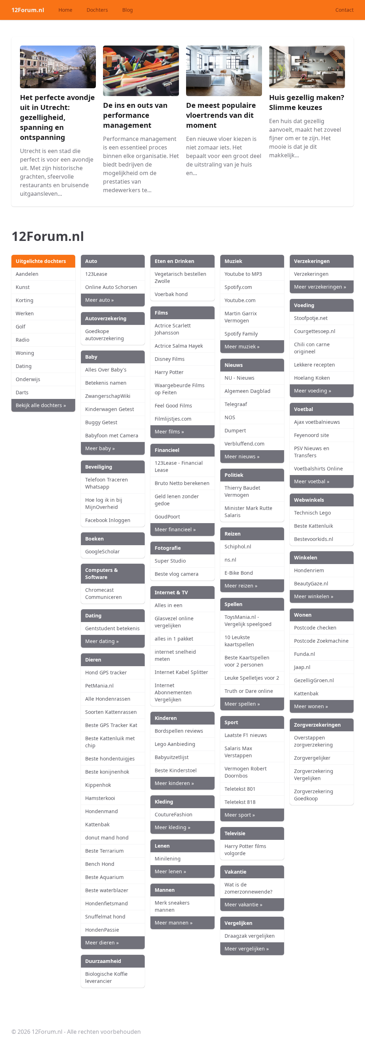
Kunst (23, 287)
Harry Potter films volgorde (245, 850)
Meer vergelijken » (247, 948)
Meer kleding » (172, 827)
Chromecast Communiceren (103, 593)
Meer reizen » (241, 585)
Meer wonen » (311, 706)
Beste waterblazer (106, 890)
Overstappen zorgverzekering (313, 741)
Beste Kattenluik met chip (110, 742)
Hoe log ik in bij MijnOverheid (103, 503)
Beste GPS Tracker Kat (111, 725)
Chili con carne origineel (312, 348)
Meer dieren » (102, 942)
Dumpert (235, 430)
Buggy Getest (101, 422)
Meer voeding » (312, 390)
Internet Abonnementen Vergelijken (173, 692)
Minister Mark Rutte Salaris (248, 511)
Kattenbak (97, 824)
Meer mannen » (173, 922)
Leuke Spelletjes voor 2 (252, 677)
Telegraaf (236, 404)
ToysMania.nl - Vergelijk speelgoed (248, 620)
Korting (25, 300)
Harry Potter (169, 372)
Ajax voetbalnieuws (317, 421)
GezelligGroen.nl (314, 680)
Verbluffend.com (244, 443)
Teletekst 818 (240, 802)
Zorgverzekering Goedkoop (313, 795)
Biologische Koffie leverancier (106, 977)
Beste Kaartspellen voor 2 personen (247, 661)
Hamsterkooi (100, 798)
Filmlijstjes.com (173, 418)
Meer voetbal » (311, 481)
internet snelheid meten (175, 655)
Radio (22, 339)
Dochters (97, 9)
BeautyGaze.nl (311, 583)
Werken (25, 313)
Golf (20, 326)
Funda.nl (304, 654)
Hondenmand (101, 811)
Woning (25, 352)
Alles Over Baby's (106, 369)
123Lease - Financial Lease (179, 466)
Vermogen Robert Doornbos (246, 772)
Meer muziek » (242, 346)
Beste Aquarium (104, 877)
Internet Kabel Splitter (181, 672)
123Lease (96, 273)
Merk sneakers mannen (172, 906)
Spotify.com (238, 287)
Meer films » (169, 431)
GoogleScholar (102, 551)
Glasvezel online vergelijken (174, 622)
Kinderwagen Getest (109, 409)
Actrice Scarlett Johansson (173, 329)
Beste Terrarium (104, 850)
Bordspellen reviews (179, 730)
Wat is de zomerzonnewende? (248, 888)
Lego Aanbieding (175, 744)
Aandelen (27, 273)
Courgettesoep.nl (314, 331)
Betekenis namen (106, 382)
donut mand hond (107, 837)
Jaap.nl (302, 667)
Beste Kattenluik (313, 525)
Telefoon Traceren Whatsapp (106, 483)
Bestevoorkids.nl (313, 539)
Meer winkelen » (313, 596)
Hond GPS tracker (106, 672)
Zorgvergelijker (312, 757)
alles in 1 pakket (174, 638)
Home (65, 9)
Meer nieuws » (242, 456)
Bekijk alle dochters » (41, 405)
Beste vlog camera (177, 573)
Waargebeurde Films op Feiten (180, 389)
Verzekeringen (311, 273)
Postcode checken (315, 627)
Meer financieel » (175, 529)
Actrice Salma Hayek (179, 345)
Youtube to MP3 (243, 273)
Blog (127, 9)
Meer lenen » (170, 871)
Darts (22, 392)
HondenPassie (102, 929)
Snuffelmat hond (105, 916)
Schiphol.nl (238, 546)
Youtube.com (240, 300)
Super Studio (170, 560)
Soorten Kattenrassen (111, 712)
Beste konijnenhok (107, 771)
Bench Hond (99, 863)
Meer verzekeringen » (320, 286)
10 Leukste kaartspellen (239, 641)
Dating (24, 366)
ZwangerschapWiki (107, 396)
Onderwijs (28, 379)
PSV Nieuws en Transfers (311, 452)
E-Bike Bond (239, 572)
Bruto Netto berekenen (182, 483)
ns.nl (230, 559)
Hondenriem (309, 570)
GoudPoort (167, 516)
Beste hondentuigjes (110, 758)
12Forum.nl (27, 10)
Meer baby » (100, 448)
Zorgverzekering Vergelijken (313, 774)
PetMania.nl (99, 685)
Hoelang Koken (312, 377)
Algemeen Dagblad (248, 391)
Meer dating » (102, 641)
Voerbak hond (171, 294)
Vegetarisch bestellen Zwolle (180, 277)
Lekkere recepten (314, 364)
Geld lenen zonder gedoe (177, 500)
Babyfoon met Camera (111, 435)
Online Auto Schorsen (111, 287)
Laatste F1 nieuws (246, 735)
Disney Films (170, 359)
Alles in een (168, 605)
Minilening (168, 858)
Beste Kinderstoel (176, 770)
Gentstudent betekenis (112, 628)
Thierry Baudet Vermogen (242, 491)
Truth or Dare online (249, 691)
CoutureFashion (173, 814)
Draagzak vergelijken (250, 935)
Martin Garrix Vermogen (241, 317)
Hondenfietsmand (106, 903)
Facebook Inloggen (107, 520)
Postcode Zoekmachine (321, 640)
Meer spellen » (242, 703)
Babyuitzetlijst (172, 757)
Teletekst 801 (240, 788)
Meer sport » (240, 814)
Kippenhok (98, 784)
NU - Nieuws (240, 377)
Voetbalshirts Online (318, 468)
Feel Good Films (173, 405)
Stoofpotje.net (311, 318)
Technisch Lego (312, 512)
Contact (344, 9)
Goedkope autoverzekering (104, 335)
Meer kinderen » (174, 783)
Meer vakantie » (243, 904)
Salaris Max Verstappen (238, 752)
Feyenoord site (311, 435)
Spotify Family (241, 333)
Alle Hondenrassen (107, 698)
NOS (230, 417)
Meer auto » (99, 299)
